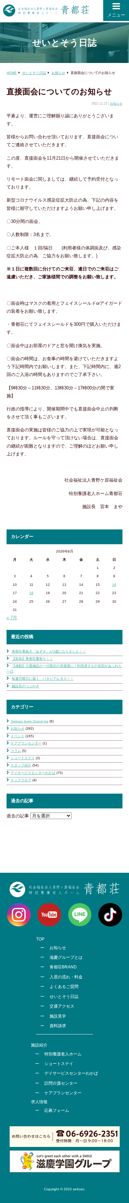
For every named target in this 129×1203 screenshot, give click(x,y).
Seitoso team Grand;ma (30, 721)
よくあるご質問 (64, 986)
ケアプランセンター (26, 743)
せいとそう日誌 (64, 996)
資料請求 (58, 1025)
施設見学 (58, 1016)
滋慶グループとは (66, 957)
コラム (16, 751)
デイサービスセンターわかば (33, 773)
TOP (40, 939)
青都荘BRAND (63, 967)
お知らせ (116, 103)
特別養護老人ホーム (63, 1054)
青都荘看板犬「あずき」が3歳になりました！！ (49, 651)
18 (31, 593)
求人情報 (39, 1101)
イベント (17, 736)
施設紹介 (39, 1045)
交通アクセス (62, 1006)
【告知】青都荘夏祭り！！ (32, 658)
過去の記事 (18, 815)
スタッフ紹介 (21, 765)
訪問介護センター (60, 1083)
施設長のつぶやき (25, 686)
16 (114, 585)
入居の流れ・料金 (66, 977)
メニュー (116, 15)
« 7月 (12, 617)
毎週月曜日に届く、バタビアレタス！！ (43, 678)
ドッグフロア (21, 780)
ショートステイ (23, 758)
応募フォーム (56, 1110)
